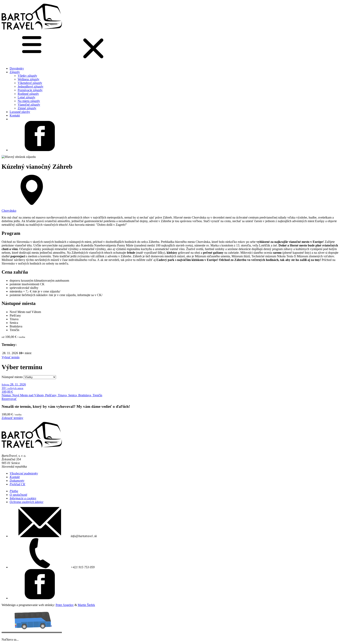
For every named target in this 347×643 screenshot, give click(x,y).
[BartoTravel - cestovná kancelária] (32, 30)
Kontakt (15, 115)
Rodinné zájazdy (28, 93)
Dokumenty (17, 480)
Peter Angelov (65, 605)
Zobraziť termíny (12, 418)
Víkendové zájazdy (30, 83)
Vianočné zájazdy (29, 104)
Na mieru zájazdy (29, 101)
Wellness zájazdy (28, 79)
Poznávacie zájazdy (30, 90)
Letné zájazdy (26, 97)
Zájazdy (15, 72)
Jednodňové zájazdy (30, 86)
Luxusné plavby (20, 111)
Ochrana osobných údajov (26, 502)
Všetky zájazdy (27, 75)
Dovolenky (17, 68)
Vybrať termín (10, 357)
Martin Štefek (86, 605)
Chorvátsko (9, 210)
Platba (14, 491)
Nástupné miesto (12, 377)
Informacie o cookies (23, 498)
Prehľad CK (17, 484)
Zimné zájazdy (27, 108)
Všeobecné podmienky (24, 473)
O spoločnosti (18, 494)
